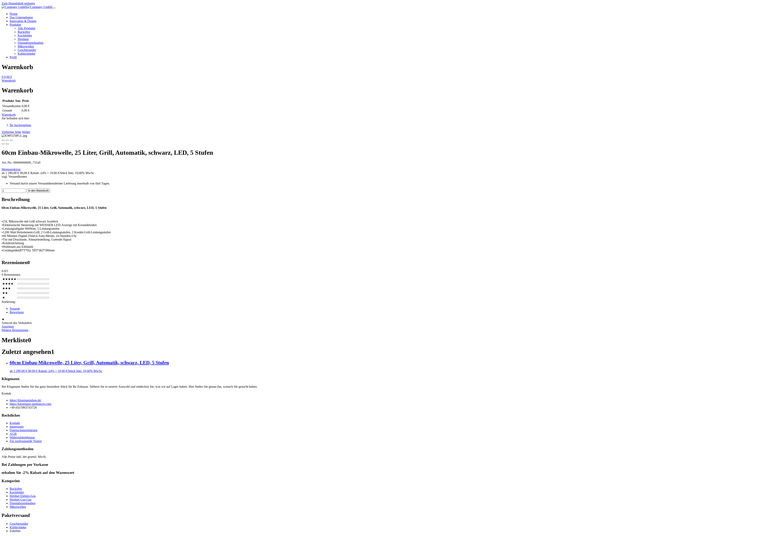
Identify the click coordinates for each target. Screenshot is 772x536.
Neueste (15, 308)
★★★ (6, 288)
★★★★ (7, 283)
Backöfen (16, 488)
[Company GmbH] (27, 7)
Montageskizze (11, 169)
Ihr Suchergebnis (20, 125)
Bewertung (17, 312)
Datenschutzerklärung (23, 430)
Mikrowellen (18, 506)
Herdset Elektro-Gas (23, 496)
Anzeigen (8, 326)
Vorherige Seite (11, 132)
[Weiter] (7, 144)
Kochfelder (17, 492)
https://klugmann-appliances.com (30, 404)
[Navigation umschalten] (53, 8)
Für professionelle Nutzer (26, 441)
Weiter (26, 132)
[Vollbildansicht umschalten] (7, 140)
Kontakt (15, 423)
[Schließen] (3, 140)
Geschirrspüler (19, 523)
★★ (5, 293)
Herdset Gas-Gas (20, 499)
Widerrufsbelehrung (22, 437)
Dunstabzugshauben (22, 503)
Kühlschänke (18, 527)
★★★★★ (9, 279)
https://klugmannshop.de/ (25, 400)
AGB (13, 434)
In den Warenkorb (38, 190)
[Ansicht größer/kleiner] (11, 140)
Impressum (17, 426)
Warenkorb (9, 114)
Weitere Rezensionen (15, 330)
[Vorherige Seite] (3, 144)
